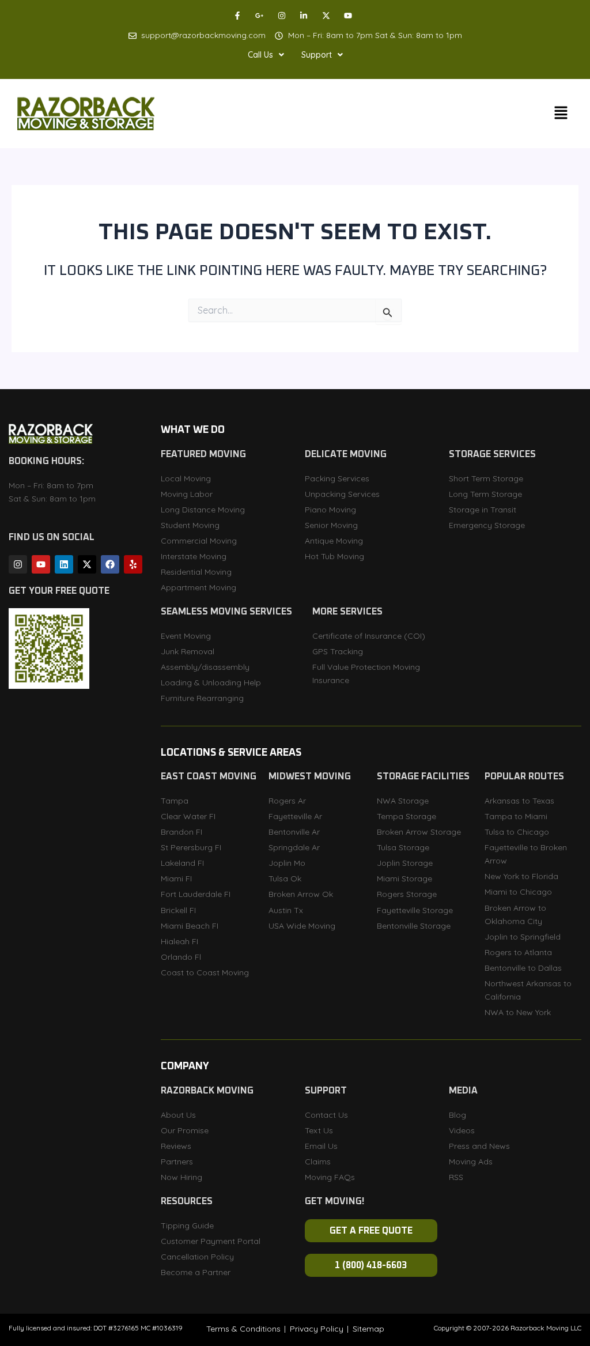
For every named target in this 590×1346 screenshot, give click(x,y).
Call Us (260, 55)
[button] (266, 54)
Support (316, 55)
